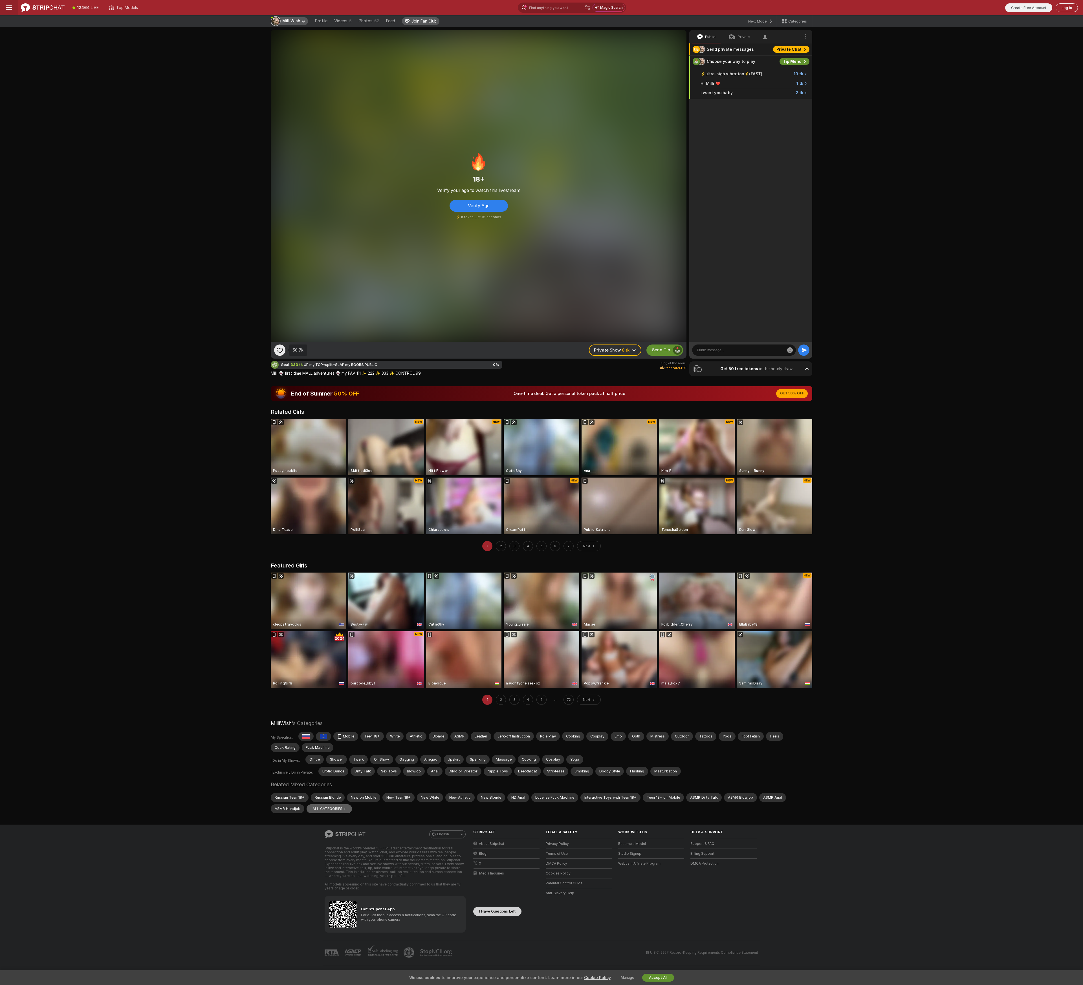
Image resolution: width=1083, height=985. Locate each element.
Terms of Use (557, 854)
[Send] (803, 350)
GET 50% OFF (792, 393)
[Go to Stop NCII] (436, 952)
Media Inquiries (491, 873)
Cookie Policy (597, 977)
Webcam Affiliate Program (639, 863)
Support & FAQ (702, 844)
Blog (483, 854)
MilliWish (281, 723)
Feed (390, 20)
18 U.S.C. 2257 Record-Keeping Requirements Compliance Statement (702, 953)
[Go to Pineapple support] (409, 952)
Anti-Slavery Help (560, 893)
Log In (1067, 8)
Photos (368, 20)
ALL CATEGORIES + (329, 809)
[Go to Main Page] (42, 7)
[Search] (587, 8)
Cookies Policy (558, 873)
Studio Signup (629, 854)
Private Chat (789, 49)
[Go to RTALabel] (332, 952)
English (443, 834)
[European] (323, 736)
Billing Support (702, 854)
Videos (343, 20)
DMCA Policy (556, 863)
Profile (321, 20)
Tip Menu (792, 61)
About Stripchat (491, 844)
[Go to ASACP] (353, 952)
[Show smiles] (790, 350)
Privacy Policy (557, 844)
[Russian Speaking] (306, 736)
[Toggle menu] (9, 7)
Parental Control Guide (564, 883)
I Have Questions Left (497, 911)
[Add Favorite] (279, 350)
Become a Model (632, 844)
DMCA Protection (704, 863)
